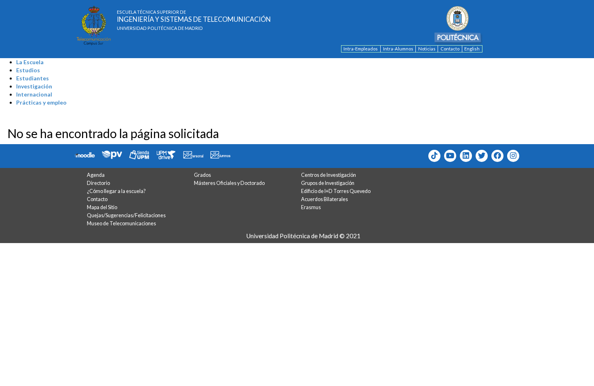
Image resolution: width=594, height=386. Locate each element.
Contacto (449, 48)
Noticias (427, 48)
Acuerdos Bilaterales (324, 199)
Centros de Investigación (328, 175)
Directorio (98, 183)
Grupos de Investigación (327, 183)
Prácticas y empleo (41, 102)
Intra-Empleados (360, 48)
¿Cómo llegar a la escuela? (116, 191)
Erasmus (311, 207)
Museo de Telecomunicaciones (121, 223)
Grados (202, 175)
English (472, 48)
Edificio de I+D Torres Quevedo (336, 191)
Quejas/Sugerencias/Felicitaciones (126, 215)
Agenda (96, 175)
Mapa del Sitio (102, 207)
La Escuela (30, 62)
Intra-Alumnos (398, 48)
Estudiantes (32, 78)
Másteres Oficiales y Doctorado (229, 183)
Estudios (28, 70)
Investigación (34, 86)
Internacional (34, 94)
